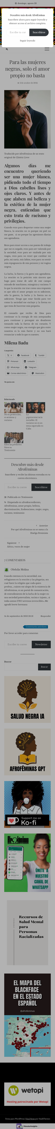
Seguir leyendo (27, 40)
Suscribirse (39, 32)
